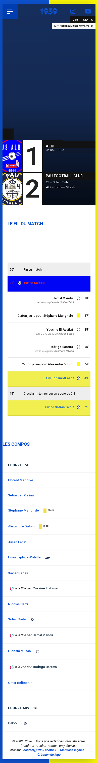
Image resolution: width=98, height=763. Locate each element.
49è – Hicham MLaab (60, 187)
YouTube (87, 11)
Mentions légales (72, 750)
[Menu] (10, 11)
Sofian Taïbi (63, 407)
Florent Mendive (20, 480)
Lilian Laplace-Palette (24, 557)
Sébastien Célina (21, 495)
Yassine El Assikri (59, 329)
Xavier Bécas (66, 333)
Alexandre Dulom (60, 364)
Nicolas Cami (18, 604)
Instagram (72, 11)
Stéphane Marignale (58, 315)
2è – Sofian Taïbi (57, 182)
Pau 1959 (17, 11)
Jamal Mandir (63, 298)
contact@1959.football (39, 750)
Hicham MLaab (61, 378)
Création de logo (49, 754)
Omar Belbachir (20, 683)
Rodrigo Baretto (61, 347)
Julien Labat (17, 542)
